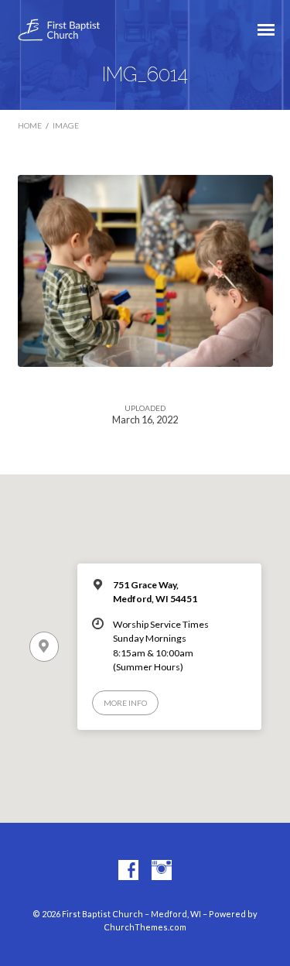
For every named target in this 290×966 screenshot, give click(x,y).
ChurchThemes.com (145, 927)
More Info (125, 702)
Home (30, 125)
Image (66, 125)
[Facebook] (128, 871)
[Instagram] (162, 871)
